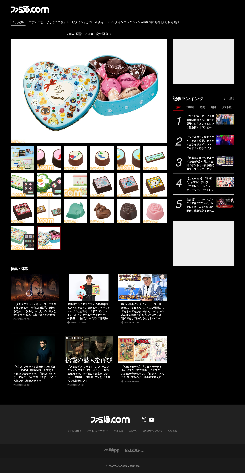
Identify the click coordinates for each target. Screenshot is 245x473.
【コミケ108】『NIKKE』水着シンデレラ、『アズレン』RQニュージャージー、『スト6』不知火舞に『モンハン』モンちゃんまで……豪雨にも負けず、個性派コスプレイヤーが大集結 (200, 184)
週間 (202, 107)
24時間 (190, 107)
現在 (178, 107)
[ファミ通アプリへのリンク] (111, 450)
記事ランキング (188, 98)
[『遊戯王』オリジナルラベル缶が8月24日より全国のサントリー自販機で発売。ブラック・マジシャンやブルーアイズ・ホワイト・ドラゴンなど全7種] (225, 161)
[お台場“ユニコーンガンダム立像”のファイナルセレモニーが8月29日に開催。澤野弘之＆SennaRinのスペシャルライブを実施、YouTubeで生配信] (225, 202)
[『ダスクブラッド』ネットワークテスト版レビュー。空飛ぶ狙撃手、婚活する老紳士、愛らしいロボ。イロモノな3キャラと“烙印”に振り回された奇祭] (35, 287)
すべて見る (229, 98)
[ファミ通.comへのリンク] (30, 9)
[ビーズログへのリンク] (134, 450)
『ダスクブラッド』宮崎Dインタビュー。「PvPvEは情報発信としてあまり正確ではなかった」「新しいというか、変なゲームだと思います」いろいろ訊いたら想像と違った (34, 373)
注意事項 (133, 430)
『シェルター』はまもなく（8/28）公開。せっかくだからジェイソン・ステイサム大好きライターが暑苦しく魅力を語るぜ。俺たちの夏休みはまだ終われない (200, 142)
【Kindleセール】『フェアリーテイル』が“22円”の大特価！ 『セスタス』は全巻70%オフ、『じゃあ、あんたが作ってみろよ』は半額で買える (142, 372)
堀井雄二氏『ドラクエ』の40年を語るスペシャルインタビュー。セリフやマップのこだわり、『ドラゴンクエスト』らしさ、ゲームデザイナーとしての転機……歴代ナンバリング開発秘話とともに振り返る (88, 311)
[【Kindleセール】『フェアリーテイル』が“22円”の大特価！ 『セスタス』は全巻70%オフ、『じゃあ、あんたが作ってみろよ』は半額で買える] (142, 349)
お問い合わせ (74, 430)
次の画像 (102, 33)
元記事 (19, 22)
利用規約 (118, 430)
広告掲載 (172, 430)
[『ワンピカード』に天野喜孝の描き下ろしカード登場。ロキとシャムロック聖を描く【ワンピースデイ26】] (225, 119)
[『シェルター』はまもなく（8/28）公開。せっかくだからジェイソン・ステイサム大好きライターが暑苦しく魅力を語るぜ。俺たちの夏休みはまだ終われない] (225, 140)
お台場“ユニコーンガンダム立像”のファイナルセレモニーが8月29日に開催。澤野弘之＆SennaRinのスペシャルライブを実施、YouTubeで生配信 (200, 205)
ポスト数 (227, 107)
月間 (213, 107)
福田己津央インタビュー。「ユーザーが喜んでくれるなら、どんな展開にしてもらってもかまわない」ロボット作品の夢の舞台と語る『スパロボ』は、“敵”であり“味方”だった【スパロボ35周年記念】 (142, 311)
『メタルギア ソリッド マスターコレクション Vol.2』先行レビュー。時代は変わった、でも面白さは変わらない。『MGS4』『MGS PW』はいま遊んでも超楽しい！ (88, 373)
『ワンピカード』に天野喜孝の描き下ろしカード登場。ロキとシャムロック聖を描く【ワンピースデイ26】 (200, 121)
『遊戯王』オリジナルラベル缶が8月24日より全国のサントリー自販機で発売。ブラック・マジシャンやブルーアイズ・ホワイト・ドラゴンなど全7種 (200, 163)
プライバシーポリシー (98, 430)
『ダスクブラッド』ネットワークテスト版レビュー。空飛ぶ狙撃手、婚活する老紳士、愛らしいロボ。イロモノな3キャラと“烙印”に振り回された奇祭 (34, 309)
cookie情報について (152, 430)
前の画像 (75, 33)
